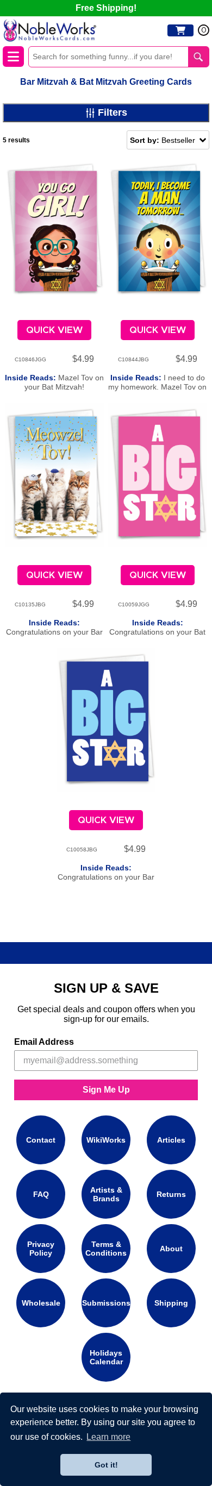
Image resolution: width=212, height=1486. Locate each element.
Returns (171, 1194)
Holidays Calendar (106, 1357)
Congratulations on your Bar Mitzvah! (54, 632)
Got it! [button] (106, 1464)
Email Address (44, 1041)
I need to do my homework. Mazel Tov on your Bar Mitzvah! (157, 387)
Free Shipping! (106, 7)
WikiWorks (106, 1140)
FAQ (41, 1194)
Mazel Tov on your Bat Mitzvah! (54, 382)
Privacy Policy (40, 1248)
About (171, 1248)
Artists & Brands (106, 1194)
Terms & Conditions (106, 1248)
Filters (112, 112)
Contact (40, 1140)
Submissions (106, 1303)
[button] (168, 139)
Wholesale (41, 1303)
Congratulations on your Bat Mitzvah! (157, 632)
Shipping (171, 1303)
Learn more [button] (108, 1436)
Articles (171, 1140)
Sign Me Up (106, 1089)
